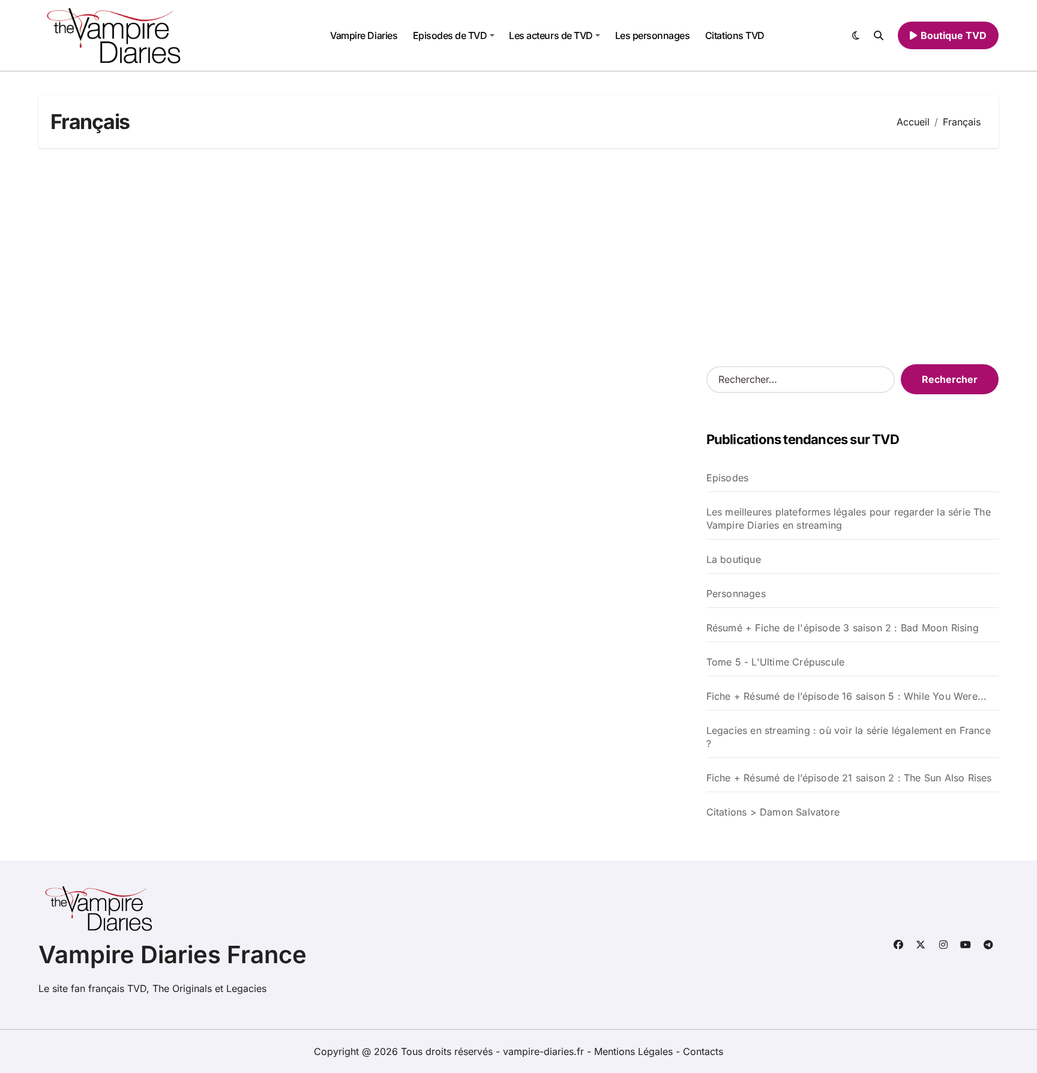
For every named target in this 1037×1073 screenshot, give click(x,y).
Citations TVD (735, 35)
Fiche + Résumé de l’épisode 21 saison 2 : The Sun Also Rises (849, 778)
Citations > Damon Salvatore (773, 812)
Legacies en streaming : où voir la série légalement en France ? (848, 737)
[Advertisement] (518, 256)
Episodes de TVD (450, 35)
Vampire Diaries (363, 35)
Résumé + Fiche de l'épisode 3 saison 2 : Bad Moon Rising (842, 628)
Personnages (736, 594)
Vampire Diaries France (172, 954)
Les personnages (652, 35)
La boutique (733, 559)
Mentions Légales (635, 1051)
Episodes (727, 478)
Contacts (703, 1051)
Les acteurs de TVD (550, 35)
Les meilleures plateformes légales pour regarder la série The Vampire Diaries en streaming (848, 518)
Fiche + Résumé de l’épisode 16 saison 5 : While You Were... (846, 696)
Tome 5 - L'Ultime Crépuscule (775, 662)
